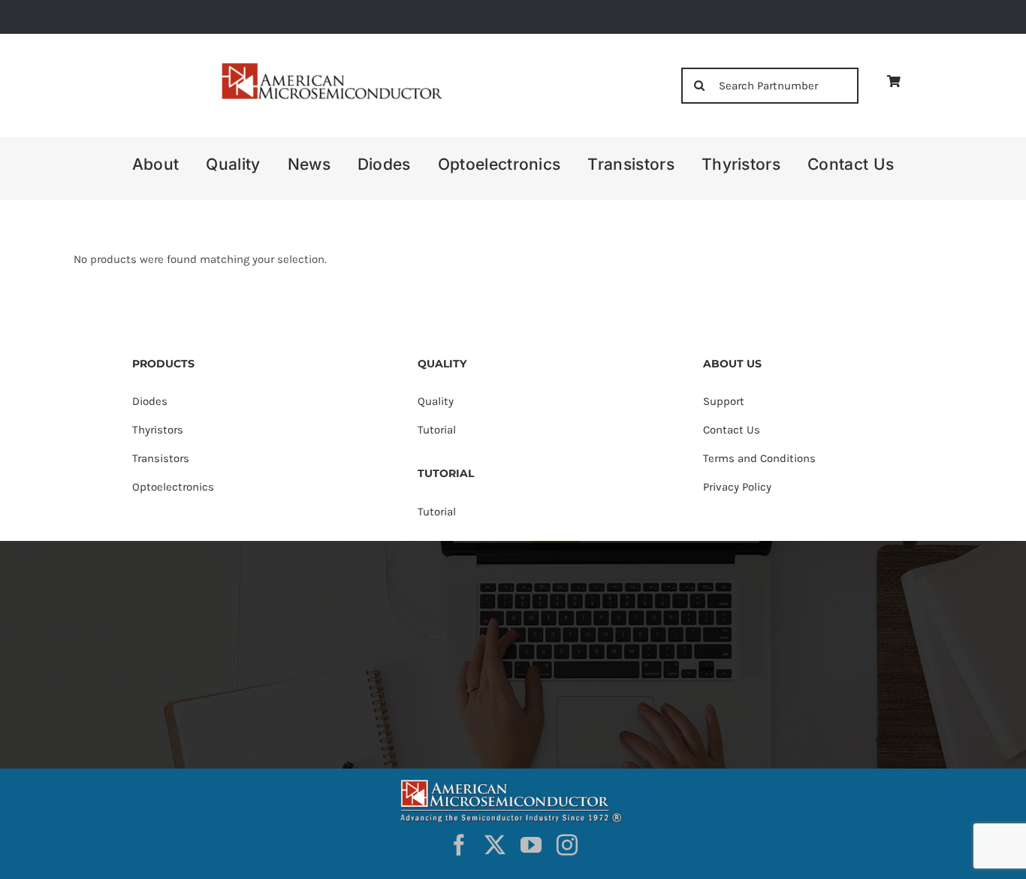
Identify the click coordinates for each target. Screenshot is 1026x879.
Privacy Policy (737, 487)
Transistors (160, 458)
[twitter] (494, 845)
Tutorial (437, 429)
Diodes (149, 401)
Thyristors (157, 429)
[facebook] (458, 845)
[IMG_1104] (330, 67)
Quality (436, 401)
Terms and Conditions (759, 458)
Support (723, 401)
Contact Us (731, 429)
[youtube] (531, 845)
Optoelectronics (173, 487)
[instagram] (567, 845)
